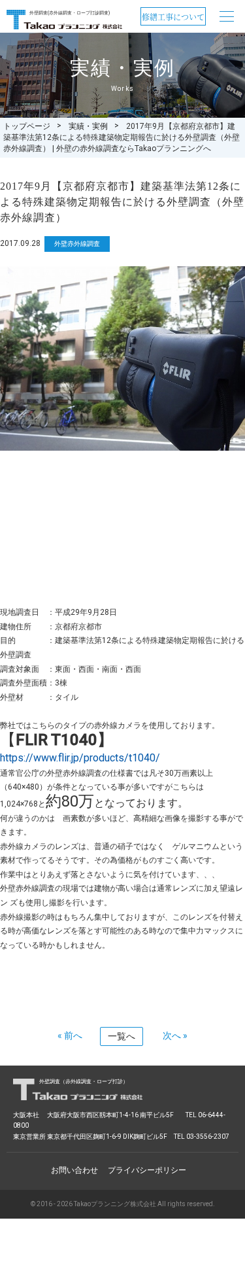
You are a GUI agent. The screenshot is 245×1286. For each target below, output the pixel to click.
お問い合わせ (74, 1170)
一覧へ (121, 1036)
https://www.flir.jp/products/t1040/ (80, 758)
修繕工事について (173, 16)
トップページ (26, 126)
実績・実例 (88, 126)
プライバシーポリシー (147, 1170)
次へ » (175, 1035)
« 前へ (69, 1035)
